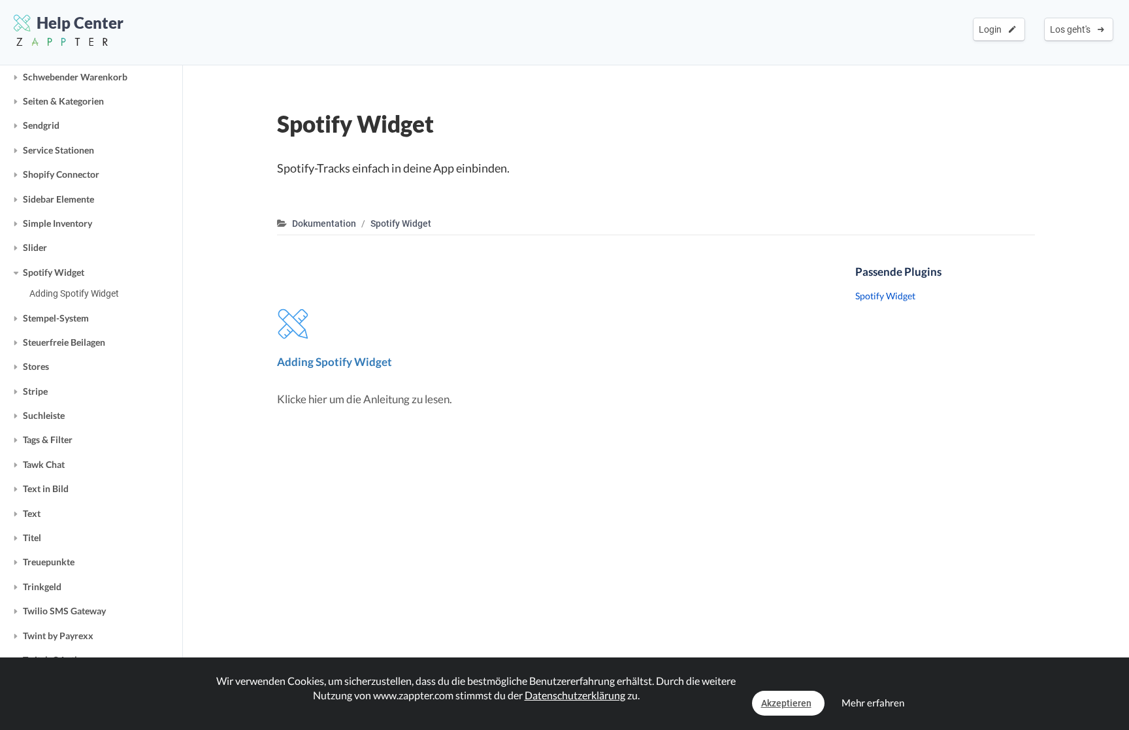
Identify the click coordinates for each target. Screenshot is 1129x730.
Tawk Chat (44, 464)
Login (992, 29)
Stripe (35, 391)
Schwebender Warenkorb (75, 76)
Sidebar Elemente (58, 199)
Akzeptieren (786, 703)
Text (32, 513)
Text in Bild (46, 488)
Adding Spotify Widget (74, 293)
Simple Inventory (57, 223)
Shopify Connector (61, 174)
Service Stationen (58, 150)
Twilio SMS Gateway (64, 610)
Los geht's (1072, 29)
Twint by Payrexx (58, 635)
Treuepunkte (48, 561)
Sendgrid (41, 125)
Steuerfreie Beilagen (64, 342)
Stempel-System (56, 318)
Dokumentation (324, 223)
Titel (32, 537)
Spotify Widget (53, 272)
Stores (36, 366)
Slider (35, 247)
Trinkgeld (42, 586)
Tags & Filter (48, 439)
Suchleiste (44, 415)
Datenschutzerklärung (575, 695)
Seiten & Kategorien (63, 101)
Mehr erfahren (873, 702)
